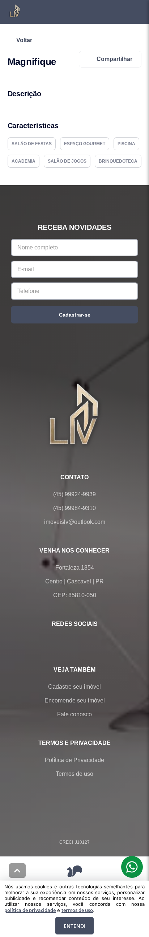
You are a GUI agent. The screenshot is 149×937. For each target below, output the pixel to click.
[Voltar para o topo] (17, 870)
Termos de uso (74, 774)
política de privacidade (30, 910)
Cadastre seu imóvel (74, 687)
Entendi (74, 925)
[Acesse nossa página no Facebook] (44, 641)
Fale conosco (74, 714)
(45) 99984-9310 (74, 508)
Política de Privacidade (74, 760)
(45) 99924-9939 (74, 494)
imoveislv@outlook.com (74, 522)
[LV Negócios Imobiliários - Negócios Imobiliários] (74, 413)
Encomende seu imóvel (74, 700)
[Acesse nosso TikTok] (105, 641)
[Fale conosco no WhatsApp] (64, 641)
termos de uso (77, 910)
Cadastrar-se (74, 315)
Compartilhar (114, 59)
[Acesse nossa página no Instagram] (84, 641)
